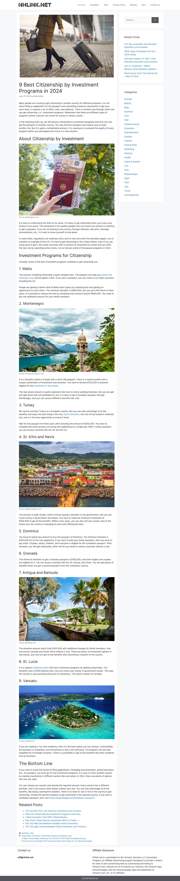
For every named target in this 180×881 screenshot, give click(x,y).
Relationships (130, 174)
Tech (106, 5)
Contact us (155, 5)
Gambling (129, 149)
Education (94, 5)
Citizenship (26, 836)
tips (70, 836)
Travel (127, 191)
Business (81, 5)
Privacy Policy (119, 5)
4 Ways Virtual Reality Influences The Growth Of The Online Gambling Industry (54, 838)
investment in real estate (46, 386)
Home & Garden (132, 161)
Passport (55, 836)
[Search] (155, 20)
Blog (126, 107)
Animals (128, 99)
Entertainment (131, 132)
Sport (127, 178)
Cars (144, 5)
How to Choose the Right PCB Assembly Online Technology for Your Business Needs (57, 841)
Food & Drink (130, 145)
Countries (36, 836)
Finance (128, 141)
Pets (126, 170)
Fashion (128, 136)
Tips (32, 833)
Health (127, 157)
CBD (126, 120)
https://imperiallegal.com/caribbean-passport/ (72, 798)
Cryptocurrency (131, 124)
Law (126, 166)
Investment (45, 836)
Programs (64, 836)
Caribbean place (40, 667)
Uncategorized (131, 195)
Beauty (127, 103)
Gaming (133, 5)
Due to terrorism (71, 414)
